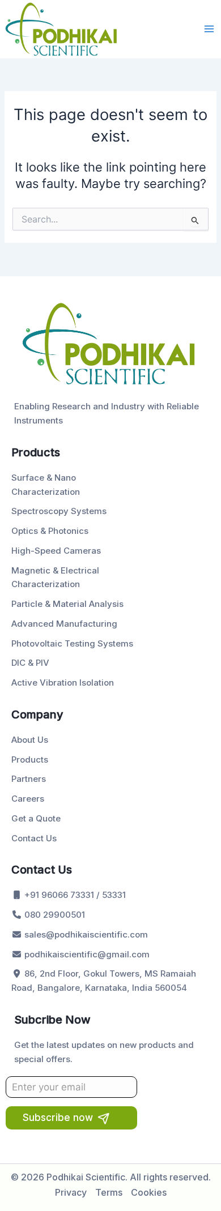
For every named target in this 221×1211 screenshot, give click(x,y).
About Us (29, 739)
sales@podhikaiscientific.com (85, 934)
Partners (28, 778)
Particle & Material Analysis (67, 603)
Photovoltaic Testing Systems (72, 643)
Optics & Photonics (49, 530)
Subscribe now (58, 1117)
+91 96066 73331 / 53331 (74, 894)
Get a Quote (36, 818)
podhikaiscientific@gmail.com (86, 954)
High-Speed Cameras (56, 550)
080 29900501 (53, 914)
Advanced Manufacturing (64, 623)
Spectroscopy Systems (59, 511)
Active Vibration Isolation (62, 682)
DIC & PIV (30, 662)
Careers (27, 798)
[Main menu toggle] (209, 29)
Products (29, 759)
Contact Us (34, 838)
